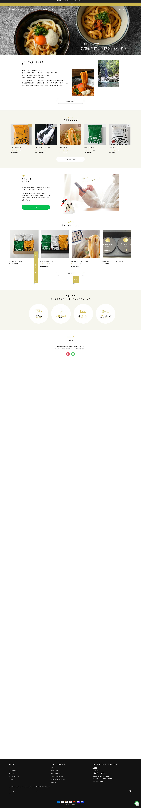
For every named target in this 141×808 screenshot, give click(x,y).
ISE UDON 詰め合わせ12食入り (48, 261)
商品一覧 (11, 773)
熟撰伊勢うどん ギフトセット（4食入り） (112, 261)
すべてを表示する (70, 159)
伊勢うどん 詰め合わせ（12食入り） (80, 261)
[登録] (37, 791)
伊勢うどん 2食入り (65, 147)
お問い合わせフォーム (98, 781)
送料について (54, 771)
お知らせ (11, 779)
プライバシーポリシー (57, 776)
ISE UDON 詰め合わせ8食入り (16, 261)
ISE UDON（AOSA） (89, 147)
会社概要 (95, 768)
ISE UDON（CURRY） (16, 147)
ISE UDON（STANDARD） (115, 147)
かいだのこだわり (14, 771)
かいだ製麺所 (72, 804)
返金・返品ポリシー (56, 773)
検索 (52, 768)
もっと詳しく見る (70, 101)
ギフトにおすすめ (14, 776)
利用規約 (53, 782)
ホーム (11, 768)
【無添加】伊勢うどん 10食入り (43, 147)
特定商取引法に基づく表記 (58, 779)
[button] (120, 9)
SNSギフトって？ (36, 207)
